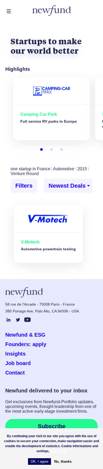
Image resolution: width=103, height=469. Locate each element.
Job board (18, 363)
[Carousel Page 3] (61, 149)
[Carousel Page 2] (51, 149)
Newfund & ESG (25, 335)
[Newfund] (51, 10)
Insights (15, 354)
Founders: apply (25, 344)
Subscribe (51, 426)
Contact (15, 373)
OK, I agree (39, 461)
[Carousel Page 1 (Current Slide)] (41, 149)
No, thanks (63, 461)
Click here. (58, 451)
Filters (23, 185)
